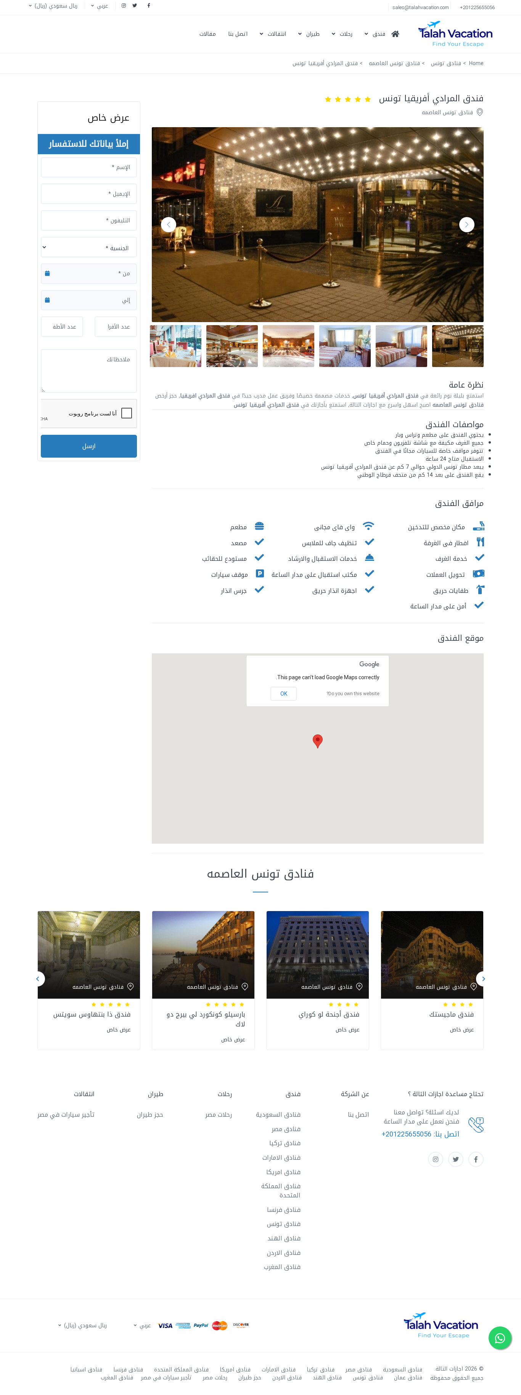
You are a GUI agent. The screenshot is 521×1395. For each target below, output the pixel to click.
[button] (99, 6)
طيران (313, 34)
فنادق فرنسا (284, 1210)
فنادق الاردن (284, 1253)
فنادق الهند (284, 1238)
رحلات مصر (218, 1114)
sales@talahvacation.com (420, 7)
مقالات (207, 34)
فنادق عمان (408, 1378)
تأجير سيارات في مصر (66, 1114)
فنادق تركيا (285, 1143)
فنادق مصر (286, 1129)
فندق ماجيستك (451, 1014)
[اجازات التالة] (457, 34)
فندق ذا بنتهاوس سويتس (92, 1014)
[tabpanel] (432, 979)
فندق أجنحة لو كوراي (329, 1014)
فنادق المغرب (282, 1267)
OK (283, 694)
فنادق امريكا (283, 1172)
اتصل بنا (238, 34)
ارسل (89, 446)
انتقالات (277, 34)
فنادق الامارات (281, 1158)
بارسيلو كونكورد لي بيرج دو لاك (205, 1019)
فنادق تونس (284, 1224)
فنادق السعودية (278, 1114)
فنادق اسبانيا (86, 1370)
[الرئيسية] (398, 34)
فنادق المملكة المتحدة (281, 1190)
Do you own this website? (352, 693)
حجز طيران (150, 1114)
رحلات (346, 34)
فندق (379, 34)
